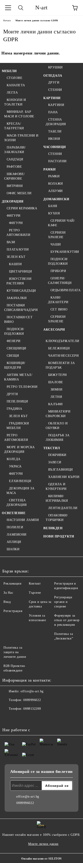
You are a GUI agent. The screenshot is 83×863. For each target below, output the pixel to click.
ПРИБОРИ (58, 271)
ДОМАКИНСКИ (56, 199)
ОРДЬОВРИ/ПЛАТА (65, 290)
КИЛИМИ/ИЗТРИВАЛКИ (57, 498)
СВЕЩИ (13, 355)
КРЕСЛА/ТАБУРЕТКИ (14, 126)
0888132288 (32, 708)
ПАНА (53, 112)
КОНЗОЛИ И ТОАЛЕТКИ (15, 102)
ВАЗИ (11, 242)
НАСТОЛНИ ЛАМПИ (23, 520)
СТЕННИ (55, 90)
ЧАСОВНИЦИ (54, 147)
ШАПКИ (13, 549)
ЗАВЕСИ (54, 462)
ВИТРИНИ (15, 186)
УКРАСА (15, 466)
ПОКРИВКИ (57, 455)
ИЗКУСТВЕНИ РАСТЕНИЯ (18, 281)
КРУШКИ (55, 67)
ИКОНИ (54, 138)
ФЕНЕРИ (14, 341)
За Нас (8, 592)
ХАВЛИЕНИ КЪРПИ (63, 477)
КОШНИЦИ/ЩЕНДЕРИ (14, 365)
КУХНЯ (54, 213)
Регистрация (12, 611)
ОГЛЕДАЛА (52, 75)
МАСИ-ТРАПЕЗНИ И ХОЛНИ (21, 138)
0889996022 (32, 700)
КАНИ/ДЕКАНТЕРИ (58, 300)
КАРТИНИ (52, 98)
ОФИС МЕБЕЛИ (19, 193)
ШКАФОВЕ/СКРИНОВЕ (14, 176)
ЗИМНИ (56, 389)
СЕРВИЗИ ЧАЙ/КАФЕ (61, 223)
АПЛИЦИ (14, 542)
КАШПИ (15, 264)
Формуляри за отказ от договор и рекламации (67, 620)
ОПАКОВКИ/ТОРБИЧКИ (57, 518)
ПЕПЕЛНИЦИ (17, 401)
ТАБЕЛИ (55, 131)
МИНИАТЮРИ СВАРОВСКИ (58, 414)
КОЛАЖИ (55, 183)
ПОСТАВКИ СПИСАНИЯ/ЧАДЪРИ (21, 308)
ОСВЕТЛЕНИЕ (14, 513)
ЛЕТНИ (56, 397)
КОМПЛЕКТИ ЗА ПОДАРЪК (60, 365)
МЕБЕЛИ (9, 71)
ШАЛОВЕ (55, 382)
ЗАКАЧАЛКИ (17, 298)
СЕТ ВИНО (59, 309)
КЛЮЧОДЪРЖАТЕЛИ (62, 341)
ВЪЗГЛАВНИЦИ (60, 469)
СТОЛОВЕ (14, 78)
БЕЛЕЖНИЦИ (59, 348)
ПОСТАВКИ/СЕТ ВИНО (18, 320)
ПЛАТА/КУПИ (18, 249)
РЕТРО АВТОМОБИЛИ (18, 233)
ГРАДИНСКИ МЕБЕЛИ (17, 426)
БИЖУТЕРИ (57, 375)
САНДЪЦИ (15, 159)
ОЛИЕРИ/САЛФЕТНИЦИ (60, 281)
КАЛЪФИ (55, 404)
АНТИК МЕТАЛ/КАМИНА (18, 377)
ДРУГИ (12, 394)
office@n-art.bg (32, 691)
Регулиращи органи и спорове (63, 602)
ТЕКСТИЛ (51, 448)
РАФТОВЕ (14, 166)
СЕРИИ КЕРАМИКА (22, 208)
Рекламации (12, 583)
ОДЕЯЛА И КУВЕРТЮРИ (56, 487)
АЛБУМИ (55, 191)
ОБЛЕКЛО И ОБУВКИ (57, 426)
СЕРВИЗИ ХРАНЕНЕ (56, 235)
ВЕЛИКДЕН (52, 528)
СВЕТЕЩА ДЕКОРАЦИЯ (16, 503)
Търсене (35, 592)
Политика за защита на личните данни (14, 652)
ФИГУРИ (14, 215)
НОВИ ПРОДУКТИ (58, 536)
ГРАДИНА (14, 408)
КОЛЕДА (14, 459)
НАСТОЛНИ (57, 161)
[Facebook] (8, 718)
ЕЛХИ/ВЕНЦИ (20, 481)
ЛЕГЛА (12, 92)
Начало (7, 20)
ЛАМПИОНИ (17, 534)
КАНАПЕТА (16, 85)
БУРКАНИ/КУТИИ (64, 252)
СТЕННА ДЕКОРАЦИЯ (56, 122)
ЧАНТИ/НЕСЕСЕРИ (63, 355)
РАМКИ (49, 169)
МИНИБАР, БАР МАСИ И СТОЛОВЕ (19, 114)
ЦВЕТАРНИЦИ (20, 271)
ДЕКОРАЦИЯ (13, 201)
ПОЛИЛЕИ (15, 527)
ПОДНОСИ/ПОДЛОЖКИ (14, 331)
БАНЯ (52, 206)
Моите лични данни (43, 844)
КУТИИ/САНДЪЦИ (21, 290)
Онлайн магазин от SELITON (41, 858)
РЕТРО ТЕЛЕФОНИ (22, 386)
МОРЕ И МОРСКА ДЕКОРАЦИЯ (19, 449)
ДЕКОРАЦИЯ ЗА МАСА (20, 491)
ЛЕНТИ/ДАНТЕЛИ (62, 508)
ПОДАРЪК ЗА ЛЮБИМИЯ (57, 438)
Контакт (35, 583)
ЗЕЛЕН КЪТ (16, 257)
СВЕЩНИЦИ (16, 348)
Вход (7, 602)
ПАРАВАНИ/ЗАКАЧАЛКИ (15, 150)
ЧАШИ (55, 244)
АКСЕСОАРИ (54, 329)
